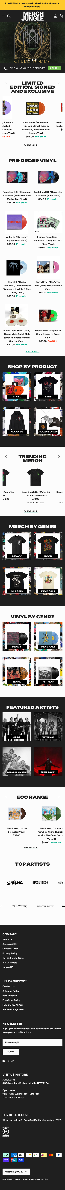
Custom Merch (10, 948)
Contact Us (9, 986)
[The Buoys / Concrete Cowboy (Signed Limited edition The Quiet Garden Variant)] (32, 813)
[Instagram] (8, 1061)
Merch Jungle (14, 1179)
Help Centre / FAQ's (13, 1005)
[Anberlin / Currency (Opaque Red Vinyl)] (17, 222)
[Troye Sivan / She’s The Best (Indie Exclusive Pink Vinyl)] (48, 267)
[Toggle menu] (3, 16)
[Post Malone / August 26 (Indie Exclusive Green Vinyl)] (48, 315)
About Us (7, 939)
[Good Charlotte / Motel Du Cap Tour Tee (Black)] (17, 477)
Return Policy (10, 995)
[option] (32, 42)
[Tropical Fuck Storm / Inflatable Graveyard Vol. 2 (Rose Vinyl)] (48, 222)
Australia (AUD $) (14, 1171)
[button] (29, 60)
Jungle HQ (8, 967)
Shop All (31, 145)
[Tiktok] (12, 1061)
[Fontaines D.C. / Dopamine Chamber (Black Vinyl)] (48, 177)
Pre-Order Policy (12, 1000)
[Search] (10, 16)
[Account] (54, 16)
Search (54, 68)
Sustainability (10, 944)
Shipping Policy (11, 991)
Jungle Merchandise (39, 1179)
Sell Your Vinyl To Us (13, 1009)
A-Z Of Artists (10, 962)
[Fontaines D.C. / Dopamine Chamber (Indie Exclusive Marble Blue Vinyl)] (17, 177)
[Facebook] (4, 1061)
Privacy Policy (10, 953)
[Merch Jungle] (32, 16)
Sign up (11, 1052)
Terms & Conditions (13, 957)
